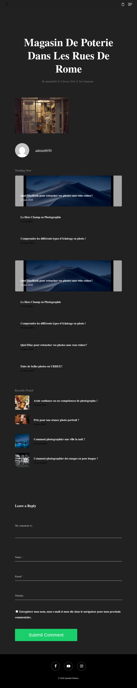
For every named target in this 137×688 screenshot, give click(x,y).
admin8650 (51, 81)
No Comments (86, 81)
